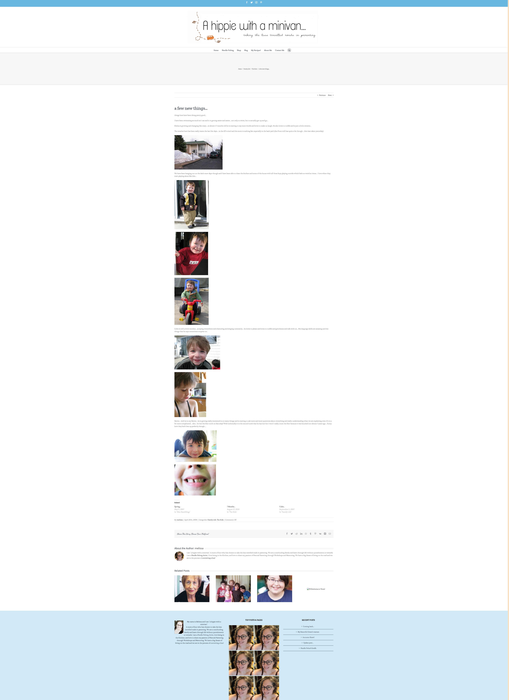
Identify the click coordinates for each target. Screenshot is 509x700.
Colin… (282, 506)
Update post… (308, 643)
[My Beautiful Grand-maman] (191, 588)
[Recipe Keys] (241, 637)
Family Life (212, 520)
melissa (180, 520)
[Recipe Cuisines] (241, 663)
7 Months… (231, 506)
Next (330, 95)
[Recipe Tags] (266, 637)
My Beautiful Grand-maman (308, 632)
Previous (322, 95)
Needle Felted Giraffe (308, 648)
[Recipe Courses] (266, 663)
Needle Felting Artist (199, 555)
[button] (289, 50)
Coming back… (308, 626)
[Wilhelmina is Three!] (316, 588)
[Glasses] (274, 588)
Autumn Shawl (308, 637)
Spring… (177, 506)
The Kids (220, 520)
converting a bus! (208, 558)
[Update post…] (233, 588)
